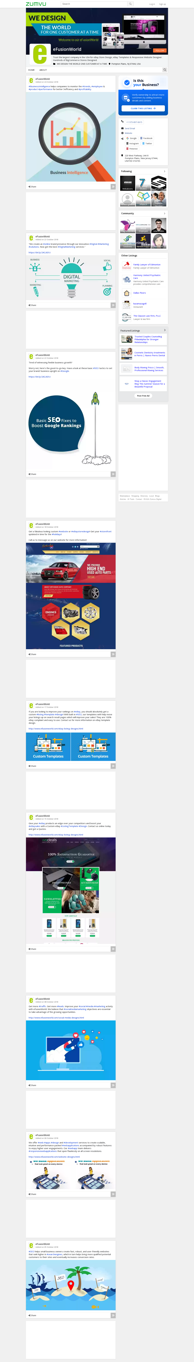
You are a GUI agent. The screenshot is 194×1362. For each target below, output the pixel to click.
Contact (139, 499)
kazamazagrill (139, 303)
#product (33, 89)
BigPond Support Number (159, 203)
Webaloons (127, 188)
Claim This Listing (141, 108)
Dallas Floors (139, 292)
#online (46, 243)
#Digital (93, 243)
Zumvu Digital (155, 499)
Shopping (135, 496)
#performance (45, 89)
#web (41, 1142)
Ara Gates (158, 246)
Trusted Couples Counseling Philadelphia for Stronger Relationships (148, 339)
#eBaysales (34, 826)
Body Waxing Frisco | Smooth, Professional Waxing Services (149, 369)
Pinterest (133, 148)
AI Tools (131, 499)
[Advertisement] (143, 447)
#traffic (42, 1006)
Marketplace (125, 496)
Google (133, 138)
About (43, 69)
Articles (123, 499)
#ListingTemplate (69, 826)
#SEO (96, 368)
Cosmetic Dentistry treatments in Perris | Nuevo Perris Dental (149, 354)
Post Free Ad (143, 395)
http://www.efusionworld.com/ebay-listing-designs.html (56, 728)
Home (31, 69)
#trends (86, 86)
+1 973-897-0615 (134, 122)
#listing (40, 714)
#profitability (85, 89)
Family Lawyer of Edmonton (146, 264)
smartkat (159, 188)
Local (151, 496)
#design (59, 714)
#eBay (77, 711)
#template (49, 714)
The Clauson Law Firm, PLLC (147, 315)
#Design (83, 826)
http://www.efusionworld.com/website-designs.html (54, 1156)
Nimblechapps (143, 246)
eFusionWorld (43, 79)
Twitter (148, 143)
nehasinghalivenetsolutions (133, 204)
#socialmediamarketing (75, 1009)
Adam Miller (158, 231)
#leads (60, 1006)
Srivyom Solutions (127, 245)
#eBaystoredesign (80, 531)
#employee (97, 86)
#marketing (99, 1006)
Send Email (130, 128)
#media (89, 1006)
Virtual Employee (143, 229)
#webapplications (70, 1145)
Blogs (157, 496)
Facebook (147, 138)
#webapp (72, 1148)
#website (63, 531)
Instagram (134, 143)
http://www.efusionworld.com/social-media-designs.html (56, 1017)
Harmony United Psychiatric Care (147, 276)
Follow (160, 50)
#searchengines (54, 1254)
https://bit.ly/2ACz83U (40, 252)
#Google (65, 371)
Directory (144, 496)
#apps (47, 1142)
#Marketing (103, 243)
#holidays (56, 534)
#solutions (34, 246)
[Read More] (113, 186)
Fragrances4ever (128, 231)
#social (82, 1006)
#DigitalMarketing (66, 246)
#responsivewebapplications (43, 1151)
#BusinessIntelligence (39, 86)
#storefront (105, 531)
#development (71, 1142)
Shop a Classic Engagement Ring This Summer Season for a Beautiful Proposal (149, 383)
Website (128, 133)
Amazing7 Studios (143, 187)
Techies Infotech (143, 203)
